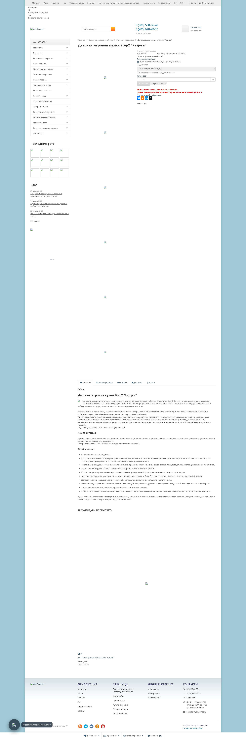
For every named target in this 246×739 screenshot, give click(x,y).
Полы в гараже (40, 80)
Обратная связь (76, 3)
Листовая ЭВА (39, 63)
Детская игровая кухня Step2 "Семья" (96, 657)
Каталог (41, 41)
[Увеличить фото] (79, 654)
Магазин (36, 3)
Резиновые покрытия (43, 58)
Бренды (91, 3)
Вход (193, 3)
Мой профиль (154, 693)
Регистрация (208, 3)
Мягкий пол (38, 47)
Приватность (164, 3)
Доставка (143, 64)
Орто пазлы (38, 133)
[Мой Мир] (146, 98)
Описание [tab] (86, 382)
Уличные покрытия (42, 85)
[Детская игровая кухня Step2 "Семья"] (147, 584)
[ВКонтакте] (138, 98)
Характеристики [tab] (105, 382)
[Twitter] (86, 726)
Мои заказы (153, 689)
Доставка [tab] (137, 382)
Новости (55, 3)
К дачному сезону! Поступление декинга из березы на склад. (48, 204)
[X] (150, 98)
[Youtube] (103, 726)
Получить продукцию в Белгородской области (119, 3)
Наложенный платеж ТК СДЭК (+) (157, 72)
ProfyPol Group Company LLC (195, 725)
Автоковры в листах (42, 90)
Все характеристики (146, 59)
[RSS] (80, 726)
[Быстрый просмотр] (81, 654)
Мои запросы (154, 697)
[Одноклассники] (142, 98)
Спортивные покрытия (43, 112)
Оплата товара (120, 713)
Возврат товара (120, 709)
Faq (64, 3)
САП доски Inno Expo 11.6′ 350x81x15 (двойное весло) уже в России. (46, 194)
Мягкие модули (40, 122)
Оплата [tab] (151, 382)
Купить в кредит (120, 705)
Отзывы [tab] (123, 382)
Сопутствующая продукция (45, 128)
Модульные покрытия (43, 69)
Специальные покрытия (44, 117)
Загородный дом (40, 106)
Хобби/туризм (39, 96)
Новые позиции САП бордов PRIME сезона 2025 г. (49, 214)
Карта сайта (149, 3)
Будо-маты (38, 53)
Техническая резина (42, 74)
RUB (181, 3)
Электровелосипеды (42, 101)
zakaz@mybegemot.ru (196, 712)
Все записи (35, 221)
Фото (45, 3)
